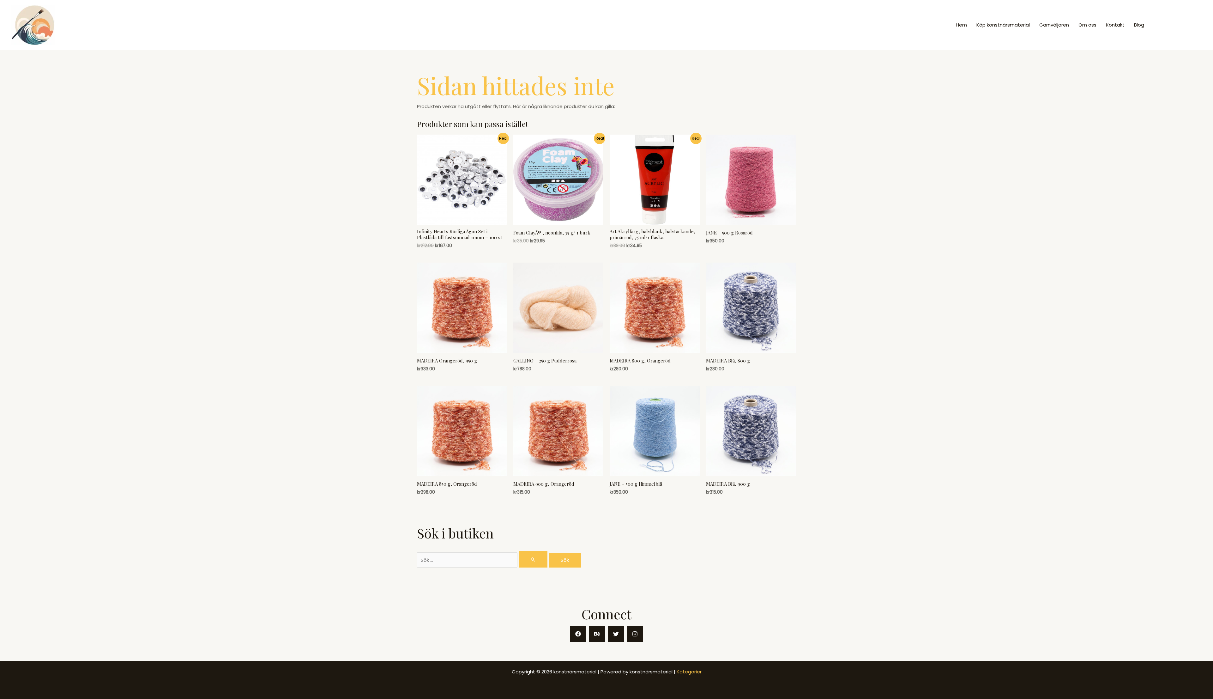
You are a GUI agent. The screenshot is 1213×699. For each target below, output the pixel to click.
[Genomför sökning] (533, 559)
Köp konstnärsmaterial (1003, 24)
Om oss (1087, 24)
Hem (961, 24)
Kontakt (1115, 24)
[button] (1178, 25)
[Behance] (597, 634)
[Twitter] (616, 634)
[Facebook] (578, 634)
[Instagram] (635, 634)
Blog (1139, 24)
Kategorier (689, 671)
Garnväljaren (1054, 24)
